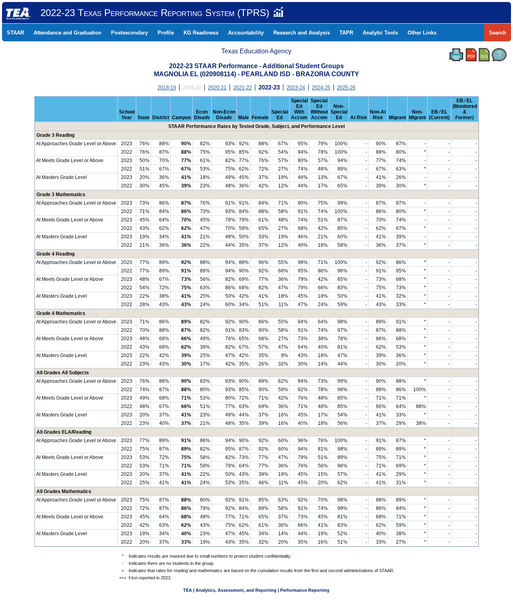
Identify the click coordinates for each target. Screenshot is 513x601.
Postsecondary (129, 33)
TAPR (346, 33)
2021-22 (242, 88)
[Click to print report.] (456, 55)
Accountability (246, 33)
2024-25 (321, 88)
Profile (166, 33)
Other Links (422, 33)
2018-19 (167, 88)
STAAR (15, 33)
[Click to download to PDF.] (471, 55)
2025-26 (346, 88)
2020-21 (217, 88)
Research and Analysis (301, 33)
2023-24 (296, 88)
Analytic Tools (380, 33)
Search (497, 33)
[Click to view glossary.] (499, 55)
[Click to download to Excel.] (484, 55)
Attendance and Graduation (67, 33)
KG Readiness (201, 33)
